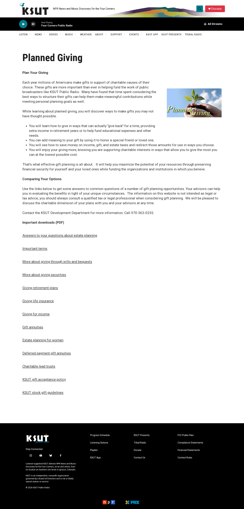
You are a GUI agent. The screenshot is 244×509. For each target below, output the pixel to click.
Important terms (34, 249)
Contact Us (139, 457)
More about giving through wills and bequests (57, 262)
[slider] (38, 24)
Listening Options (99, 442)
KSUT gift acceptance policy (44, 379)
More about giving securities (44, 275)
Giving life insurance (38, 301)
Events (134, 34)
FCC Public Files (186, 435)
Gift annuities (32, 327)
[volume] (33, 24)
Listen (23, 34)
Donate (216, 8)
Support (116, 34)
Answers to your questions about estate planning (59, 235)
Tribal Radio (193, 34)
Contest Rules (185, 457)
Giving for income (36, 314)
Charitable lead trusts (38, 366)
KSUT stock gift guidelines (42, 393)
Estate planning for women (42, 340)
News (38, 34)
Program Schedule (100, 435)
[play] (23, 24)
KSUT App (152, 34)
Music (69, 34)
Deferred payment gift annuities (46, 353)
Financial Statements (189, 450)
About (99, 34)
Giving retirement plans (40, 288)
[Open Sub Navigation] (30, 34)
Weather (86, 34)
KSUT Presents (172, 34)
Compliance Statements (190, 442)
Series (53, 34)
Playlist (94, 450)
